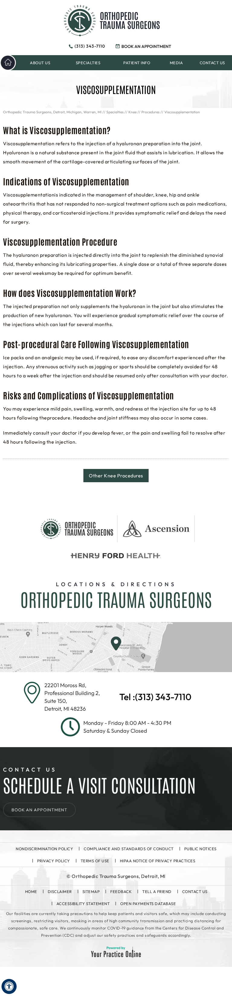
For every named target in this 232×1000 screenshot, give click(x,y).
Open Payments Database (148, 903)
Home (31, 891)
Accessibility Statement (83, 903)
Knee (132, 112)
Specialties (115, 112)
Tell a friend (157, 891)
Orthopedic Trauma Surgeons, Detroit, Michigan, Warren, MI (52, 112)
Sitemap (91, 891)
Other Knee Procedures (116, 476)
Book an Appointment (146, 46)
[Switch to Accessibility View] (9, 986)
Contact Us (195, 891)
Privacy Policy (53, 860)
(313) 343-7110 (90, 46)
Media (176, 62)
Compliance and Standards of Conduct (129, 848)
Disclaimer (60, 891)
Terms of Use (95, 860)
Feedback (121, 891)
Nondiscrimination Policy (44, 848)
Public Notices (200, 848)
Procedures (150, 112)
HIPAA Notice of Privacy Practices (157, 860)
